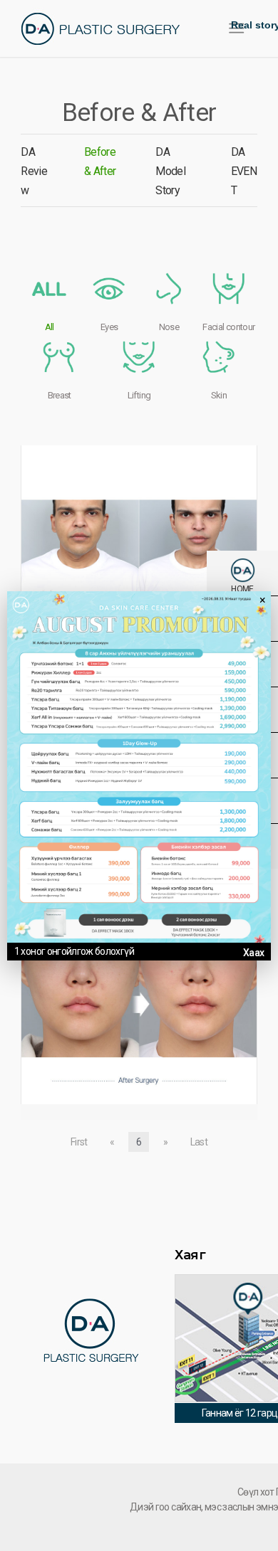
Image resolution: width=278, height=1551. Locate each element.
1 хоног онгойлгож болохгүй (74, 951)
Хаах (253, 952)
